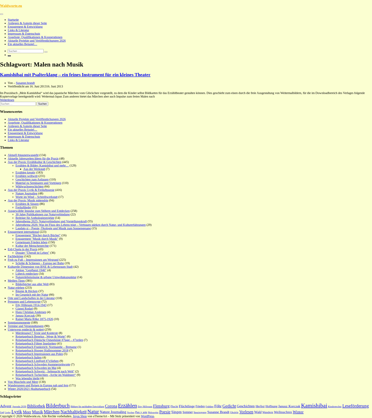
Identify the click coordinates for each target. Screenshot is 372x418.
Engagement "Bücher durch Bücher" (38, 235)
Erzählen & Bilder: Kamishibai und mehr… (42, 165)
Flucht (174, 406)
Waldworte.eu (11, 6)
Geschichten (246, 406)
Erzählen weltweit (27, 176)
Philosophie (153, 412)
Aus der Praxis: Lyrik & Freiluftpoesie (31, 190)
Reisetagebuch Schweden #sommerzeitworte (43, 364)
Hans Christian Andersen (31, 312)
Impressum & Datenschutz (24, 33)
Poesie (164, 411)
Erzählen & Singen (27, 204)
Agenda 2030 (19, 406)
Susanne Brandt (218, 412)
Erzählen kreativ (25, 172)
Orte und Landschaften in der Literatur (31, 298)
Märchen (52, 411)
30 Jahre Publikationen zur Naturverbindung (43, 214)
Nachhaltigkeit (73, 411)
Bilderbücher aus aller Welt (32, 284)
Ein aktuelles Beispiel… (22, 44)
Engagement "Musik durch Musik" (37, 238)
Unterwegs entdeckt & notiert (26, 329)
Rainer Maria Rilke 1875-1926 (34, 319)
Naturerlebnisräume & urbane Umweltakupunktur (46, 277)
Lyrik (16, 411)
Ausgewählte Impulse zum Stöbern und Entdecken (39, 210)
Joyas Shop (80, 416)
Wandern (267, 412)
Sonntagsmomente (19, 322)
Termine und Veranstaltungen (26, 326)
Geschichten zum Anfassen (32, 179)
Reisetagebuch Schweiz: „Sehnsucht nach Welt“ (45, 371)
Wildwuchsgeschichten (30, 186)
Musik (37, 411)
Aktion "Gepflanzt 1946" (31, 270)
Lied (2, 412)
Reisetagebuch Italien (29, 357)
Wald (258, 412)
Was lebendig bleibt (28, 378)
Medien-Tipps (16, 280)
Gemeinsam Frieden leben (31, 242)
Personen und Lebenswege (24, 301)
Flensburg (161, 406)
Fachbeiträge (15, 256)
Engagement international (23, 231)
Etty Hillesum (145, 406)
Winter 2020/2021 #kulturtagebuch (29, 388)
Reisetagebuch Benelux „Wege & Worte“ (41, 336)
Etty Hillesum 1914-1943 (31, 305)
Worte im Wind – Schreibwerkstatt (37, 197)
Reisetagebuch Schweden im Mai (36, 368)
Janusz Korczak (25, 315)
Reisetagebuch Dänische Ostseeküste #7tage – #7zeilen (49, 340)
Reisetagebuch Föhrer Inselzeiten (36, 343)
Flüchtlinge (187, 406)
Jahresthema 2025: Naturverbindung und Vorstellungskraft (51, 221)
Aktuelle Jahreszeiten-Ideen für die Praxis (33, 158)
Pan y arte (141, 412)
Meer (27, 412)
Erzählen (127, 405)
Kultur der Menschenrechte (32, 245)
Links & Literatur (18, 30)
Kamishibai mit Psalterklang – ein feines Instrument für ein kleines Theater (75, 74)
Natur (93, 411)
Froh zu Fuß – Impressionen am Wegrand (33, 259)
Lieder (8, 412)
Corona (111, 406)
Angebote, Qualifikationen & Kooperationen (35, 37)
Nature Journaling (26, 193)
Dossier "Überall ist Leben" (32, 252)
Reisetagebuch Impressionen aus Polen (39, 354)
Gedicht (229, 405)
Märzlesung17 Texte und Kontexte (37, 333)
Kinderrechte (335, 406)
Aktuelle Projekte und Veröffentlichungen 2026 (37, 40)
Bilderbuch (58, 405)
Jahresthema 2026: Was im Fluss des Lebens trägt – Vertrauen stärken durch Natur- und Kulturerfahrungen (81, 224)
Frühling (210, 406)
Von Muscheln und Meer (23, 381)
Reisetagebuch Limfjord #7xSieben (37, 361)
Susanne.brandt (25, 83)
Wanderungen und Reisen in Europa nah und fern (38, 385)
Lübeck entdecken (27, 273)
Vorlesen (246, 412)
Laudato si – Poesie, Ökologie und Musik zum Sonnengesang (53, 228)
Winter (298, 412)
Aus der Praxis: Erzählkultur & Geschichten (34, 162)
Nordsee (130, 412)
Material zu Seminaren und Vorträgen (38, 183)
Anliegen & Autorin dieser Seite (27, 23)
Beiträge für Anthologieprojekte (35, 217)
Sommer (188, 412)
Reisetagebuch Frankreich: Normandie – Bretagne (46, 347)
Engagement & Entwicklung (25, 26)
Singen (176, 412)
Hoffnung (271, 406)
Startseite (13, 19)
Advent (5, 406)
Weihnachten (283, 412)
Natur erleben (16, 287)
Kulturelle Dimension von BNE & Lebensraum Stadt (40, 266)
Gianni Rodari (24, 308)
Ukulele (234, 412)
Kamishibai (314, 405)
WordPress (147, 416)
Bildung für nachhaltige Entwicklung (87, 406)
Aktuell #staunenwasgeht (23, 155)
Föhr (218, 406)
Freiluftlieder (23, 207)
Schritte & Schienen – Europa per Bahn (40, 263)
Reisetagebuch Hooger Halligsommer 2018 (42, 350)
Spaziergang (200, 412)
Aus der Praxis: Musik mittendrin (28, 200)
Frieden (200, 406)
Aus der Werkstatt (34, 169)
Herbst (260, 406)
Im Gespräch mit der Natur (32, 294)
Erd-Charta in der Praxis (22, 249)
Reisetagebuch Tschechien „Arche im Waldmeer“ (46, 375)
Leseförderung (355, 405)
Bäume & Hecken (27, 291)
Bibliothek (36, 406)
